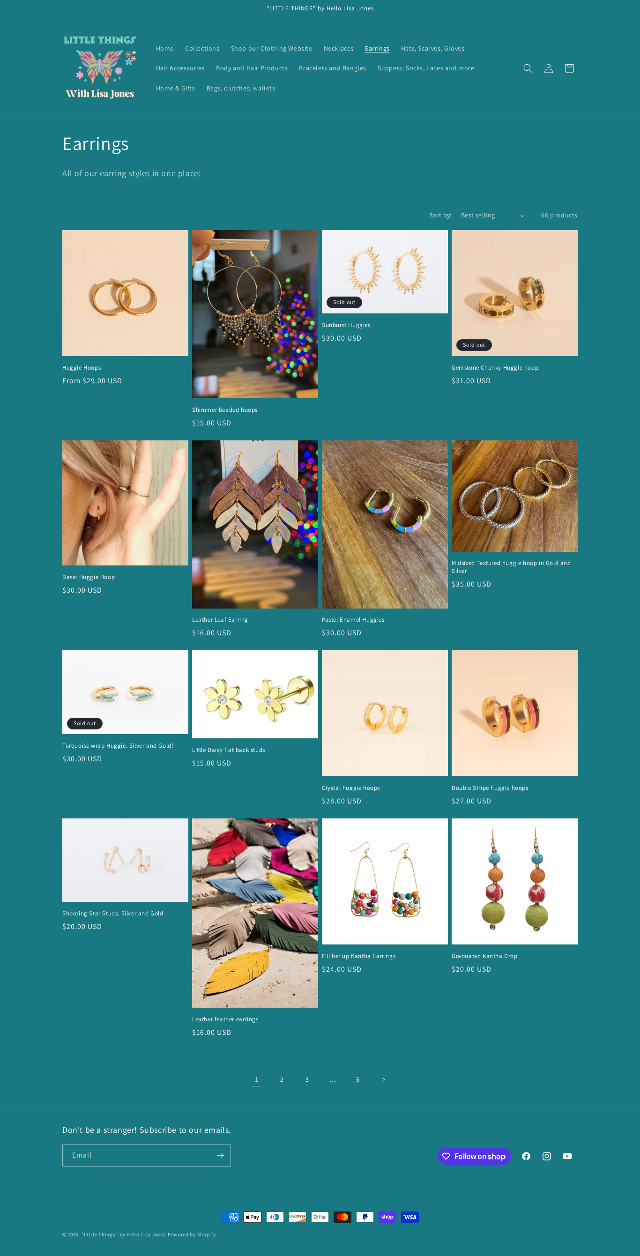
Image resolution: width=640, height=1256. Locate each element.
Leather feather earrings (225, 1019)
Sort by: (440, 215)
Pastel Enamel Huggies (353, 620)
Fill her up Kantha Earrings (358, 956)
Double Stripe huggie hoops (490, 788)
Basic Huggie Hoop (88, 577)
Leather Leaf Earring (220, 620)
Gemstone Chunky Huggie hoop (495, 368)
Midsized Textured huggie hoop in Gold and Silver (511, 567)
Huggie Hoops (81, 368)
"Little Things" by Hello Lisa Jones (125, 1234)
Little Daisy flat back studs (228, 750)
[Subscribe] (220, 1156)
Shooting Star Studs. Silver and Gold (113, 913)
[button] (528, 68)
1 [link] (257, 1079)
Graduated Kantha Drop (485, 956)
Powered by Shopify (192, 1234)
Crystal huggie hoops (351, 788)
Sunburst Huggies (346, 325)
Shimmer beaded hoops (225, 410)
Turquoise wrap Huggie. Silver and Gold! (117, 746)
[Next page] (383, 1080)
